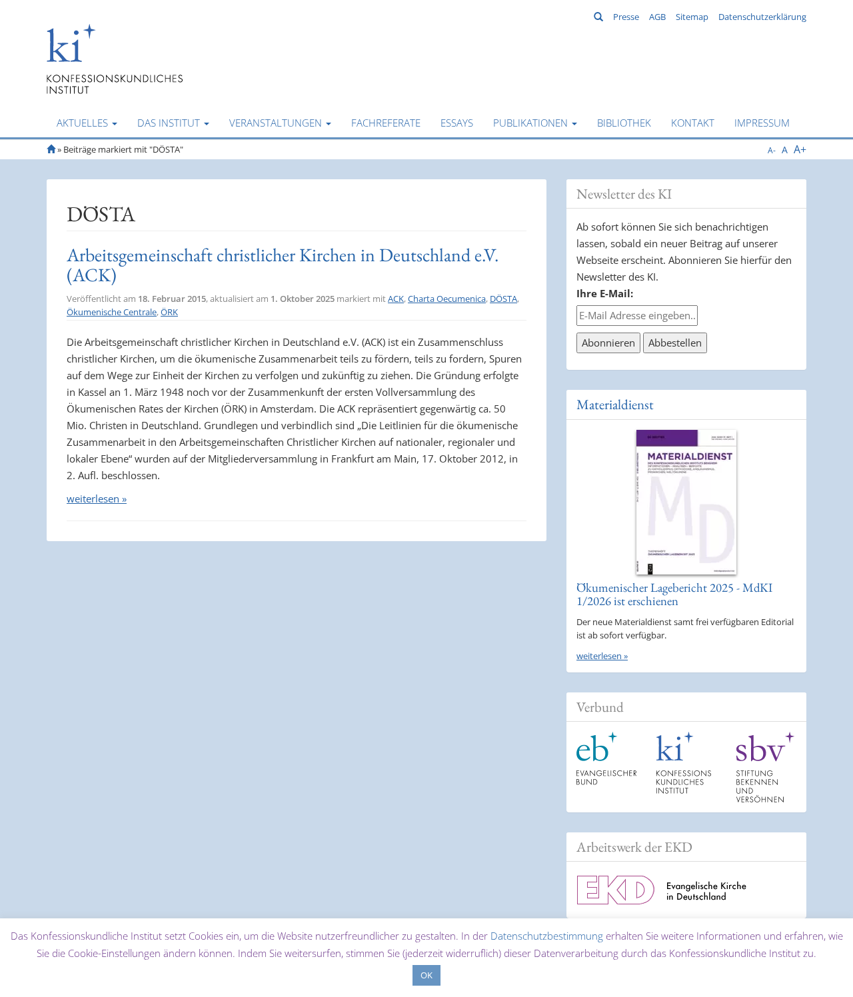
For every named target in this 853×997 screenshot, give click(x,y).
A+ (800, 149)
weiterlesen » (97, 498)
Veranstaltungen (277, 122)
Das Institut (170, 122)
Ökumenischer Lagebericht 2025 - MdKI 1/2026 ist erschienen (674, 594)
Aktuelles (84, 122)
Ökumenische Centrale (112, 312)
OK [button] (426, 975)
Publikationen (531, 122)
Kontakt (692, 122)
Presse (626, 17)
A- (772, 150)
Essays (456, 122)
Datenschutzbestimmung (546, 935)
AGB (657, 17)
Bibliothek (624, 122)
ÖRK (169, 312)
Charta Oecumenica (447, 299)
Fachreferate (386, 122)
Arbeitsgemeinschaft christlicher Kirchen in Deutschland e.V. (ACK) (282, 265)
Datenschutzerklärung (762, 17)
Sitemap (692, 17)
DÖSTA (503, 299)
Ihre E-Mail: (604, 293)
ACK (396, 299)
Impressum (762, 122)
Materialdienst (615, 404)
